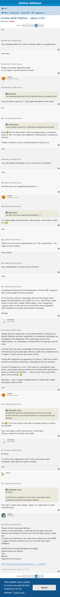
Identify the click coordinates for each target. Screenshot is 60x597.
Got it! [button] (44, 587)
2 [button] (30, 25)
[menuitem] (4, 8)
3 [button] (33, 25)
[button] (23, 25)
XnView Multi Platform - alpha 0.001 (23, 18)
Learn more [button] (19, 592)
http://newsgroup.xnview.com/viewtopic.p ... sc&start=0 (23, 564)
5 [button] (39, 25)
